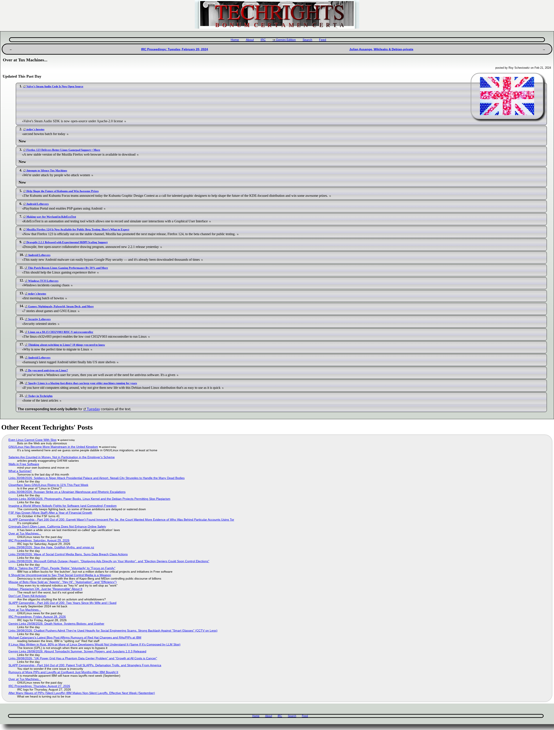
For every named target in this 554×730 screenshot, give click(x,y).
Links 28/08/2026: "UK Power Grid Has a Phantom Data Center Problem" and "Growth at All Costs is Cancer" (82, 658)
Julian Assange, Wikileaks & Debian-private (381, 49)
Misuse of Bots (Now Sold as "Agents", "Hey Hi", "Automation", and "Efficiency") (62, 582)
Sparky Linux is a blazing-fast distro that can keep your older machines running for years (82, 383)
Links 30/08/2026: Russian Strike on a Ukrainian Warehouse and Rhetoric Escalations (67, 492)
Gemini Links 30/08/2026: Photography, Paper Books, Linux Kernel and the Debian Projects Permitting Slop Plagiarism (89, 498)
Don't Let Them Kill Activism (27, 596)
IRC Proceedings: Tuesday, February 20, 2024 (174, 49)
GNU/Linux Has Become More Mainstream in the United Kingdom (53, 446)
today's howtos (35, 129)
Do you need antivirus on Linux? (48, 370)
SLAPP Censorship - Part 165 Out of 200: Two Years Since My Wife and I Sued (62, 603)
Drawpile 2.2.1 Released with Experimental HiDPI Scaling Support (67, 242)
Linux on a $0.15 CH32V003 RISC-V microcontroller (60, 332)
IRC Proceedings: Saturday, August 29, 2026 (38, 540)
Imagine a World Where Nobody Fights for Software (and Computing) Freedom (62, 505)
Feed (322, 39)
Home (235, 39)
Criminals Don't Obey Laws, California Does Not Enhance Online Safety (57, 526)
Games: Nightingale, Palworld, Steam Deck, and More (61, 306)
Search (307, 39)
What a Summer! (20, 471)
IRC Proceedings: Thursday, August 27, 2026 (39, 686)
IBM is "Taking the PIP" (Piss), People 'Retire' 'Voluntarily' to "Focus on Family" (61, 568)
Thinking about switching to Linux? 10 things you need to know (66, 344)
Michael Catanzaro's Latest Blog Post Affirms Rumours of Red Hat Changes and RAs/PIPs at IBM (74, 637)
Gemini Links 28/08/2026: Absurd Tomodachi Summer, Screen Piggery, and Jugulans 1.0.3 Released (77, 651)
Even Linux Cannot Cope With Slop (32, 440)
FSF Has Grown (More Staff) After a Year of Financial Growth (50, 512)
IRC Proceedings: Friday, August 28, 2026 (37, 616)
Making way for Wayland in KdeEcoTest (51, 216)
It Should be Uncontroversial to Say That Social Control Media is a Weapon (59, 575)
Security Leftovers (39, 319)
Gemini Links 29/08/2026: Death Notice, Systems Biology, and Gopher (56, 623)
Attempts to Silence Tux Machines (46, 170)
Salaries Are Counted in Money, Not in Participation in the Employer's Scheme (61, 457)
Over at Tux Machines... (24, 533)
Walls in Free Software (23, 464)
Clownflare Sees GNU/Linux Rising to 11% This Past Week (48, 485)
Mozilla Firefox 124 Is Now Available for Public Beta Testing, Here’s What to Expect (77, 229)
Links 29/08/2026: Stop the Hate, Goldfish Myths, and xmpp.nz (51, 547)
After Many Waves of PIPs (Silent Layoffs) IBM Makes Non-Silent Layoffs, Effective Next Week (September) (81, 693)
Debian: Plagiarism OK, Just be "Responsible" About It (45, 589)
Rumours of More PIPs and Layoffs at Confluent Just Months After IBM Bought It (63, 672)
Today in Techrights (40, 396)
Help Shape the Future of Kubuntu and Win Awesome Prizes (62, 191)
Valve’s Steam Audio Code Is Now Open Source (54, 86)
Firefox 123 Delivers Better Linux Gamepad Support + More (63, 150)
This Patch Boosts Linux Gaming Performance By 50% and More (68, 267)
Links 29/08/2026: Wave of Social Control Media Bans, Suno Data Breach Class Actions (68, 554)
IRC (263, 39)
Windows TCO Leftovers (43, 280)
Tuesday (93, 409)
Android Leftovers (37, 203)
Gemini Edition (286, 39)
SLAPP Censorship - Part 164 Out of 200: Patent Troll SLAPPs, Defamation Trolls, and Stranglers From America (84, 665)
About (250, 39)
